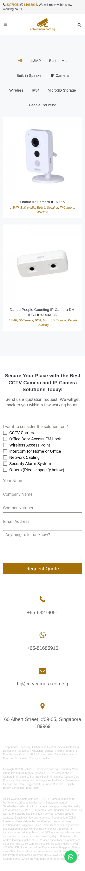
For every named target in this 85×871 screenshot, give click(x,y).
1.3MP (14, 207)
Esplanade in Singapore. (56, 847)
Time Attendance (65, 754)
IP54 (38, 320)
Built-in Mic (27, 207)
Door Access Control (15, 754)
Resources (23, 750)
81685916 (30, 4)
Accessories (45, 754)
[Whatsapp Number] (43, 635)
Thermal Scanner (65, 750)
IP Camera (67, 207)
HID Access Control (44, 747)
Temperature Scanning (16, 747)
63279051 (13, 4)
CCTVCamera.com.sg (24, 798)
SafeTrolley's (11, 806)
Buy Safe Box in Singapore (46, 776)
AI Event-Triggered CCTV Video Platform (38, 784)
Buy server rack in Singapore (33, 780)
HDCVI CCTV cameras (57, 854)
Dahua (49, 750)
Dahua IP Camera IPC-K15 (42, 202)
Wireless (42, 212)
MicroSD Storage (54, 320)
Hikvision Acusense (15, 758)
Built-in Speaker (47, 207)
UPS (32, 754)
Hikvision (37, 750)
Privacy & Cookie (39, 758)
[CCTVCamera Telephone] (42, 599)
